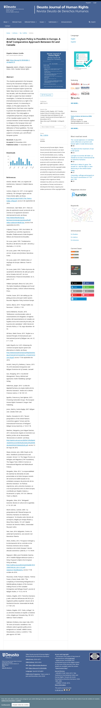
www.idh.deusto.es (7, 668)
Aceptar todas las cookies (21, 705)
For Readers (74, 234)
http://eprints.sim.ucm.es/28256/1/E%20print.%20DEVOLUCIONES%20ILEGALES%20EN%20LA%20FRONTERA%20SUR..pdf (21, 442)
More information (60, 685)
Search (93, 22)
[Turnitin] (79, 197)
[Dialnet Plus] (85, 86)
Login (94, 3)
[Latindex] (75, 86)
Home (8, 33)
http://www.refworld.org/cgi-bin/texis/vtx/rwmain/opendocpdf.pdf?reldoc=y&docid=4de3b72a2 (19, 220)
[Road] (75, 96)
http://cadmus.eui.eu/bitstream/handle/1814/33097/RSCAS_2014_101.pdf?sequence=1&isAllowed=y (21, 567)
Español (73, 42)
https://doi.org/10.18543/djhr (38, 668)
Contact (7, 26)
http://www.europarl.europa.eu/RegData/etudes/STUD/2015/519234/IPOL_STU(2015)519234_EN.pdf (21, 355)
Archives (15, 33)
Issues (42, 22)
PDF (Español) (47, 95)
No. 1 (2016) (23, 33)
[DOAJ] (75, 90)
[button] (76, 283)
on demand (70, 658)
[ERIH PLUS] (85, 90)
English (73, 39)
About (6, 22)
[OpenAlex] (75, 99)
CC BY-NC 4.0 (59, 690)
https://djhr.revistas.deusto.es (38, 665)
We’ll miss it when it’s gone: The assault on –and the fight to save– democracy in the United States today (82, 167)
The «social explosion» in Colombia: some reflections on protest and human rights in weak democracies (82, 142)
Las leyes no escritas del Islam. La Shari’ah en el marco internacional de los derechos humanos (82, 157)
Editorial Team (17, 22)
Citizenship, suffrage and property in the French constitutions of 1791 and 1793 (82, 177)
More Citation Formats (48, 127)
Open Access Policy (61, 668)
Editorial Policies (30, 22)
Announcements (66, 22)
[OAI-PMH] (95, 660)
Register (88, 3)
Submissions (53, 22)
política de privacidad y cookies (11, 700)
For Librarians (75, 240)
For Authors (74, 237)
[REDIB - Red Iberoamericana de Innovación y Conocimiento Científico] (85, 96)
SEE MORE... (75, 103)
